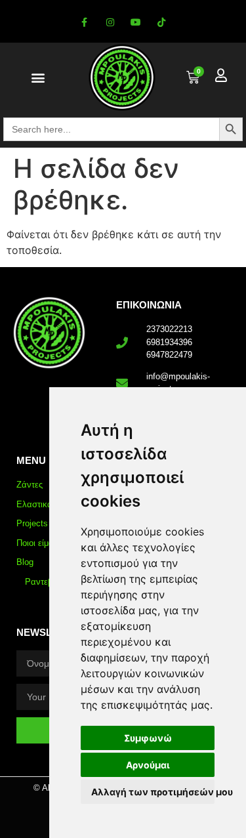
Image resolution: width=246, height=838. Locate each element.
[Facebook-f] (84, 22)
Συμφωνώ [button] (148, 738)
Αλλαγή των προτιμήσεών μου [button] (153, 791)
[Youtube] (136, 22)
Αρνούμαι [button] (148, 764)
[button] (38, 78)
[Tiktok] (161, 22)
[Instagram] (110, 22)
